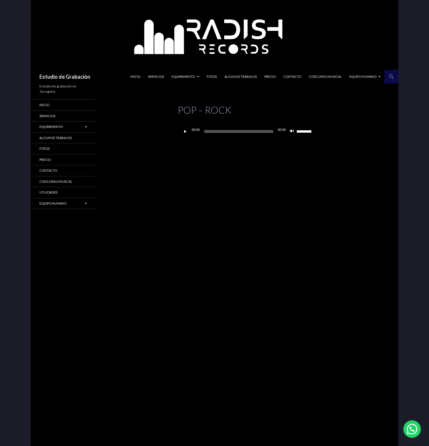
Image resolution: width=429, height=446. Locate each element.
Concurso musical (325, 76)
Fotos (212, 76)
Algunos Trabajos (240, 76)
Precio (270, 76)
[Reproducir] (185, 131)
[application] (247, 131)
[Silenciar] (292, 131)
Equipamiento (183, 76)
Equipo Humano (362, 76)
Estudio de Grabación (64, 76)
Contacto (292, 76)
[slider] (305, 131)
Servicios (156, 76)
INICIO (135, 76)
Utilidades (48, 192)
